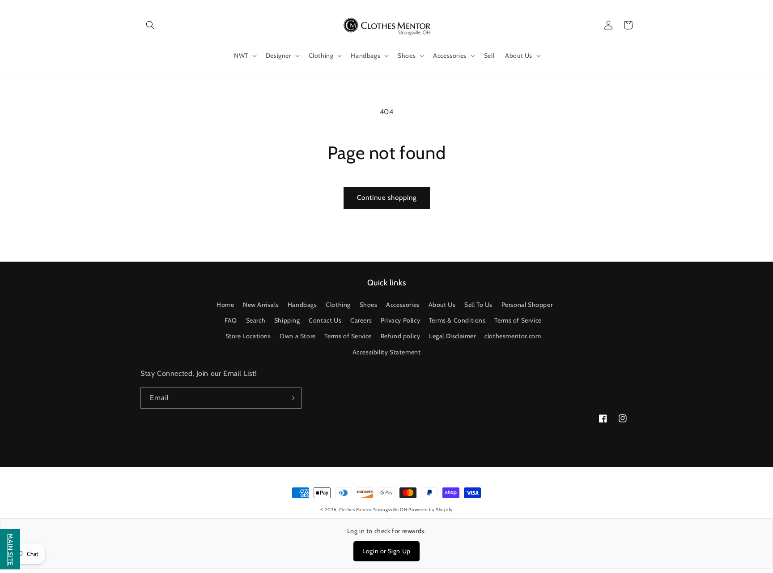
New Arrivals (261, 305)
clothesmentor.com (512, 336)
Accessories (403, 305)
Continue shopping (386, 198)
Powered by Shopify (430, 510)
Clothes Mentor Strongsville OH (374, 510)
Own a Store (298, 336)
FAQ (231, 320)
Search (256, 320)
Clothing (338, 305)
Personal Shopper (527, 305)
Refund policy (400, 336)
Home (225, 305)
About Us (442, 305)
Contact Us (325, 320)
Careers (361, 320)
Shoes (369, 305)
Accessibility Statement (387, 352)
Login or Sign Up (386, 551)
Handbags (302, 305)
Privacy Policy (400, 320)
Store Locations (248, 336)
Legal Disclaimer (452, 336)
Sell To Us (478, 305)
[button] (150, 25)
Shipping (287, 320)
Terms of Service (518, 320)
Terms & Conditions (457, 320)
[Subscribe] (291, 398)
